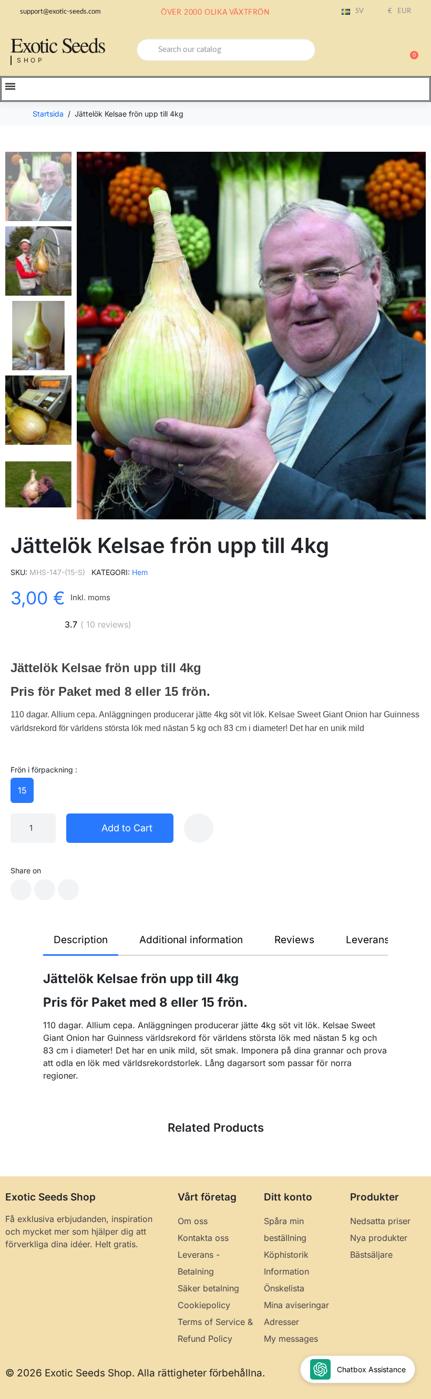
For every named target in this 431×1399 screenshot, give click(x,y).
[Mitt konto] (373, 51)
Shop (31, 60)
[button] (409, 49)
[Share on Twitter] (44, 889)
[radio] (22, 790)
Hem (140, 572)
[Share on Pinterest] (68, 889)
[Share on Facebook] (21, 889)
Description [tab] (81, 940)
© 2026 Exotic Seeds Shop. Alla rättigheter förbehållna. (135, 1373)
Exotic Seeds (58, 44)
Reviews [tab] (294, 940)
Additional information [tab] (191, 940)
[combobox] (226, 49)
